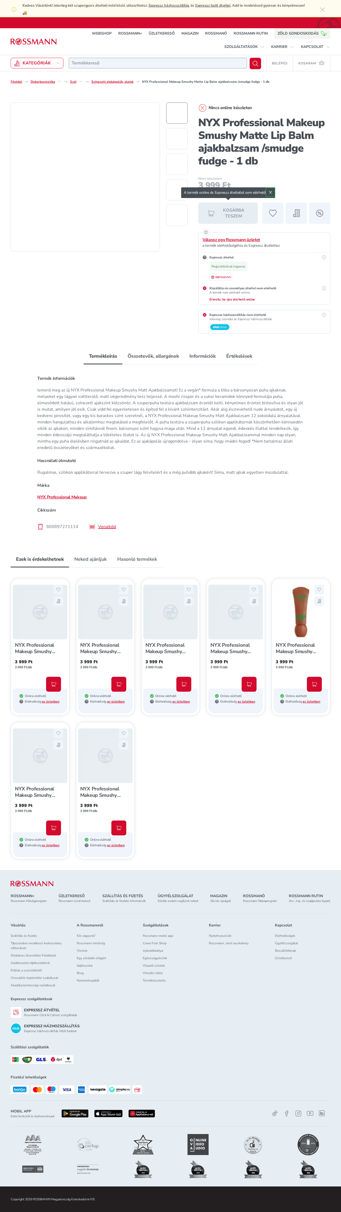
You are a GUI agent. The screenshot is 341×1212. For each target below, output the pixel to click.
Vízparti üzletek (154, 965)
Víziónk (82, 951)
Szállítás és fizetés (24, 936)
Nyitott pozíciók (220, 936)
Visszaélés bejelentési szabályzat (34, 978)
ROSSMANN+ (130, 33)
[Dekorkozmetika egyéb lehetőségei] (59, 81)
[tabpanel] (170, 452)
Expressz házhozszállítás (169, 5)
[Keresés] (255, 63)
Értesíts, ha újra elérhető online (232, 299)
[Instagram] (298, 1113)
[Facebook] (286, 1113)
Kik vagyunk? (86, 936)
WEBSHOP (102, 33)
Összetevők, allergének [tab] (153, 356)
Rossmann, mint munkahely (229, 943)
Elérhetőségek (285, 936)
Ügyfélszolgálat (286, 943)
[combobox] (158, 62)
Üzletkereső (283, 958)
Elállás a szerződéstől (26, 970)
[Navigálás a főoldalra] (33, 41)
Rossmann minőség (91, 943)
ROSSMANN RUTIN (251, 33)
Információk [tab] (202, 356)
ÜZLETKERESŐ (162, 33)
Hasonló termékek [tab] (137, 559)
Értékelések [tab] (239, 356)
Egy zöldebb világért (91, 958)
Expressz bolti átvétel (212, 5)
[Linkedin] (322, 1113)
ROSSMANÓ (216, 33)
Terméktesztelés (154, 980)
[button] (244, 47)
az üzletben (50, 701)
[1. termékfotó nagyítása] (85, 176)
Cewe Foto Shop (155, 943)
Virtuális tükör (153, 973)
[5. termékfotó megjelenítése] (177, 215)
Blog (80, 973)
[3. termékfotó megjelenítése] (177, 164)
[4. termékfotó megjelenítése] (177, 189)
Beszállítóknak (285, 951)
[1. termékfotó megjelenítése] (177, 112)
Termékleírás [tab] (103, 356)
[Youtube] (310, 1113)
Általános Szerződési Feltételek (33, 955)
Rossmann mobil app (158, 936)
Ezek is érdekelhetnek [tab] (40, 559)
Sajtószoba (84, 965)
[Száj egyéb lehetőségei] (81, 81)
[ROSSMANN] (32, 884)
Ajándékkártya (153, 951)
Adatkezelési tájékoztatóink (30, 963)
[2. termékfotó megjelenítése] (177, 138)
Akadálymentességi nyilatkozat (33, 985)
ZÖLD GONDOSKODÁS (298, 33)
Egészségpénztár (155, 958)
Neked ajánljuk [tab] (90, 559)
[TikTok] (275, 1113)
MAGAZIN (189, 33)
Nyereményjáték (88, 980)
